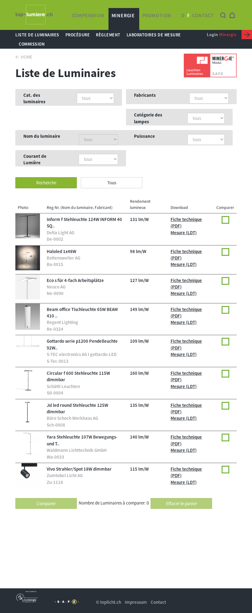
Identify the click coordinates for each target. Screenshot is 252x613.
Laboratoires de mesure (154, 35)
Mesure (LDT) (184, 232)
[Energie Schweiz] (27, 596)
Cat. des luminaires (34, 98)
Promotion (156, 15)
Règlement (108, 35)
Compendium (88, 15)
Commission (32, 44)
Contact (203, 15)
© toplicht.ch (108, 602)
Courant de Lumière (34, 159)
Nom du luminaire (41, 136)
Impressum (136, 602)
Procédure (77, 35)
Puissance (144, 136)
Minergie (123, 15)
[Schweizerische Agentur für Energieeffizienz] (67, 601)
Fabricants (145, 95)
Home (27, 57)
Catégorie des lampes (148, 118)
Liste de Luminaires (37, 35)
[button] (46, 182)
